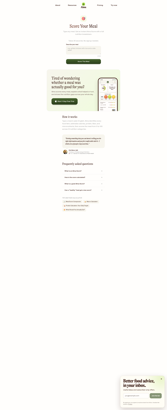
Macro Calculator (91, 201)
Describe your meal (72, 44)
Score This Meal (83, 61)
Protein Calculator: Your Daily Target (76, 205)
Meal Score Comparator (72, 201)
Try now (114, 5)
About (57, 5)
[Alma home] (83, 5)
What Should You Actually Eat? (74, 210)
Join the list (156, 396)
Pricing (100, 5)
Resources (72, 5)
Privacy (130, 404)
